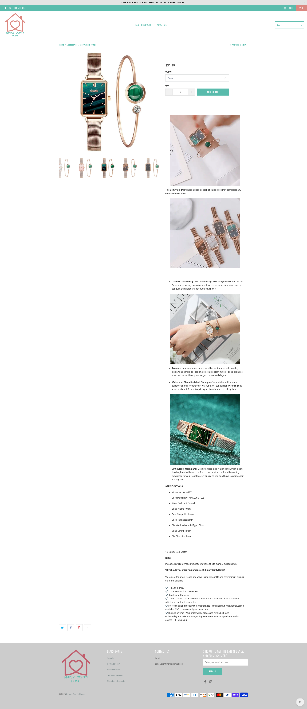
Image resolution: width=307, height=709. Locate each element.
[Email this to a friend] (87, 627)
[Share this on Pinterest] (79, 627)
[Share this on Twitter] (62, 627)
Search (110, 658)
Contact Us (19, 8)
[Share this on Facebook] (70, 627)
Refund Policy (113, 664)
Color (168, 72)
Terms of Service (114, 675)
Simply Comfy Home (75, 694)
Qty (167, 85)
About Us (162, 24)
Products (146, 24)
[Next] (159, 101)
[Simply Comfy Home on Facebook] (5, 8)
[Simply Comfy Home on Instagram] (10, 8)
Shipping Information (116, 681)
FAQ (137, 24)
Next (244, 45)
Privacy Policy (113, 669)
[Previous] (62, 101)
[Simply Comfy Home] (15, 25)
